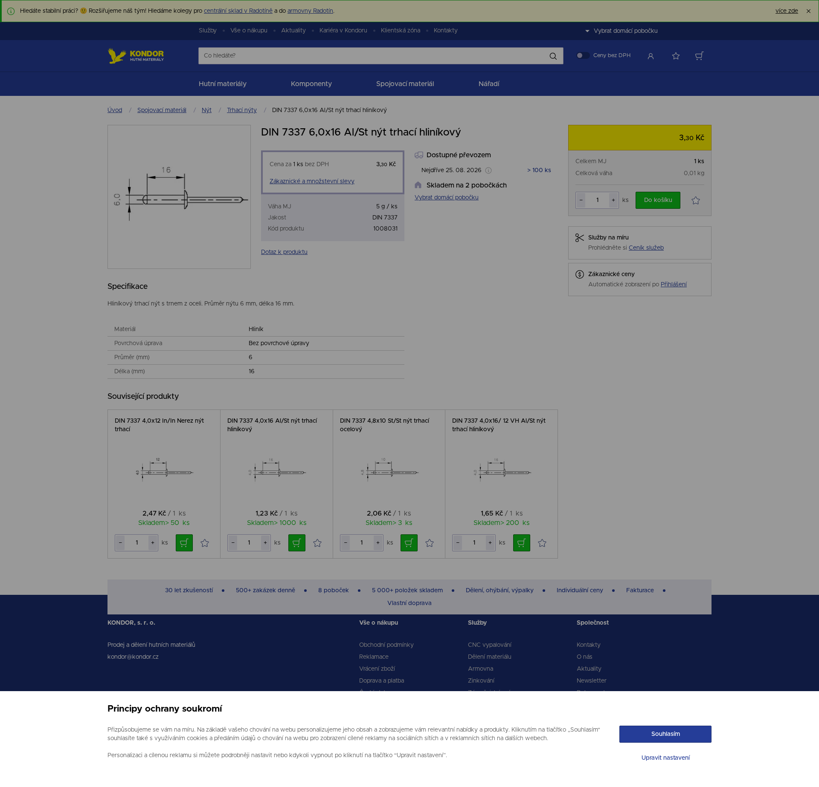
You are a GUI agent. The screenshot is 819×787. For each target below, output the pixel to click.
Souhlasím (665, 734)
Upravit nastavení (666, 758)
